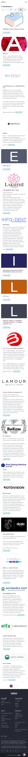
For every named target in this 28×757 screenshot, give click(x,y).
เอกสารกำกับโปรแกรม (5, 702)
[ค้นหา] (11, 9)
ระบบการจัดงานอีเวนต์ (20, 722)
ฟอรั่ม (2, 704)
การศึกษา (3, 720)
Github (16, 703)
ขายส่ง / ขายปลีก (7, 32)
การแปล (17, 706)
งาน (16, 719)
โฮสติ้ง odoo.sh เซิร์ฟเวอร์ (7, 713)
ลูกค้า (16, 727)
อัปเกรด (2, 717)
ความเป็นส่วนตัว (23, 729)
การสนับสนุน (4, 715)
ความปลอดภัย (18, 731)
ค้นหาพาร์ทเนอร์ (4, 725)
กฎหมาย (17, 729)
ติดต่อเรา (17, 718)
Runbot (16, 705)
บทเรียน (2, 701)
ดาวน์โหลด (17, 701)
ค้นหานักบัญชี (4, 723)
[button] (26, 2)
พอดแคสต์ (17, 723)
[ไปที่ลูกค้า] (14, 20)
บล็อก (16, 725)
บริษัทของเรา (18, 713)
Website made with (12, 755)
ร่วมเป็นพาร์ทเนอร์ (5, 727)
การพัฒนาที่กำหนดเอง (5, 719)
